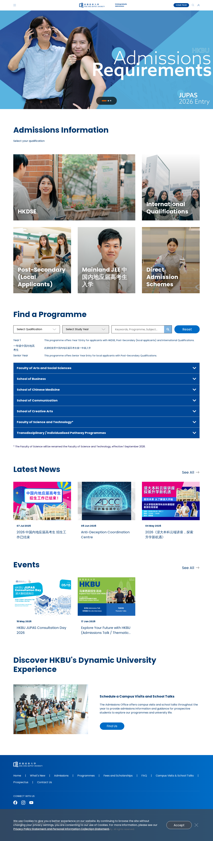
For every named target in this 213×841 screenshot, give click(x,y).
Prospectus (20, 782)
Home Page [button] (181, 5)
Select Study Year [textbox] (77, 329)
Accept (179, 825)
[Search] (193, 5)
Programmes (86, 775)
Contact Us (44, 782)
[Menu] (14, 5)
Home (17, 775)
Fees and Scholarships (118, 775)
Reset (187, 329)
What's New (37, 775)
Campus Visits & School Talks (175, 775)
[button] (198, 5)
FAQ (144, 775)
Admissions (61, 775)
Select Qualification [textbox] (29, 329)
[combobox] (36, 329)
